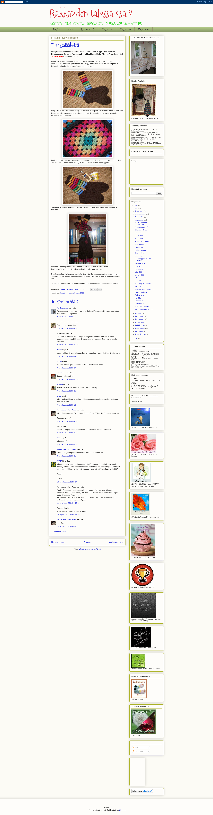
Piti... (136, 278)
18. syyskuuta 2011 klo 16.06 (68, 526)
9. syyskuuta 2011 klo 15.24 (68, 456)
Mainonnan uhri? (141, 227)
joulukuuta (139, 211)
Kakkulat (138, 233)
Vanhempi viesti (116, 542)
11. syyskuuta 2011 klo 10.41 (68, 503)
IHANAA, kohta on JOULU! (145, 289)
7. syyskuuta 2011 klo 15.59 (68, 379)
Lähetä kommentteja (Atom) (90, 549)
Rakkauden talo (88, 29)
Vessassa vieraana (142, 307)
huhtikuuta (139, 325)
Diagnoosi (139, 269)
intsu (59, 396)
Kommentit (138, 751)
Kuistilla (138, 298)
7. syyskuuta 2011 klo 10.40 (68, 345)
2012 (135, 205)
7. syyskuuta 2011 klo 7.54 (67, 328)
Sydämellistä (140, 263)
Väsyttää (138, 272)
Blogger (122, 810)
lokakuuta (139, 217)
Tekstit (137, 748)
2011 (135, 208)
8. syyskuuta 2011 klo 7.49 (67, 421)
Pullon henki (139, 295)
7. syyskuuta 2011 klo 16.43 (68, 391)
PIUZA (59, 461)
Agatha (60, 384)
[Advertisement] (143, 771)
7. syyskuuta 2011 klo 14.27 (68, 368)
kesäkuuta (139, 319)
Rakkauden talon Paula (66, 410)
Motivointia (139, 244)
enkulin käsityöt (63, 322)
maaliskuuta (140, 328)
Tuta (59, 438)
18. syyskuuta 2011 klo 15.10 (68, 515)
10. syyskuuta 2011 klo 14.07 (68, 482)
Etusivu (56, 29)
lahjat (62, 293)
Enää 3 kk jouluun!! (142, 241)
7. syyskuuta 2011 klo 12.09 (68, 356)
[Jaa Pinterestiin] (101, 289)
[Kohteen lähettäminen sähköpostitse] (91, 289)
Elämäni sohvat (141, 230)
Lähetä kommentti (61, 531)
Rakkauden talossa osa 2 (91, 13)
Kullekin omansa (141, 250)
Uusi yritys (139, 256)
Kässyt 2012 (143, 29)
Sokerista (138, 266)
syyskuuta (139, 220)
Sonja (59, 361)
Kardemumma (62, 308)
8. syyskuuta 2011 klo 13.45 (68, 433)
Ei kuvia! (138, 281)
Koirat (70, 29)
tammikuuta (140, 334)
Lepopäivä (139, 301)
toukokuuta (140, 322)
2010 (136, 338)
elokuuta (138, 313)
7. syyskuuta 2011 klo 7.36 (67, 317)
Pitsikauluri (139, 247)
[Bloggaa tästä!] (94, 289)
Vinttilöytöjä (139, 275)
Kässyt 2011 (125, 29)
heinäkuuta (139, 316)
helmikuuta (139, 331)
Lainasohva (139, 304)
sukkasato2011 (78, 293)
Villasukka (61, 373)
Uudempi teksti (58, 542)
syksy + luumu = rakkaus (144, 309)
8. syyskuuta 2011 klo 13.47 (68, 444)
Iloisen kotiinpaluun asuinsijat (142, 223)
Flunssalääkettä (141, 292)
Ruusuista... (139, 236)
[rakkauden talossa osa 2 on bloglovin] (142, 792)
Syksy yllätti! (140, 253)
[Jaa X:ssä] (96, 289)
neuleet (68, 293)
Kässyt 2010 (107, 29)
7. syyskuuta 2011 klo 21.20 (68, 405)
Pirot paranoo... (141, 286)
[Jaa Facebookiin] (98, 289)
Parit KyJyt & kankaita (143, 284)
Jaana (59, 350)
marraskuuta (140, 214)
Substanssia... (140, 238)
